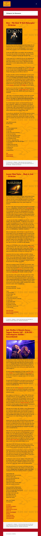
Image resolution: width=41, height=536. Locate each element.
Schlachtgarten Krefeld (10, 516)
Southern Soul (16, 320)
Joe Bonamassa (11, 85)
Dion (7, 153)
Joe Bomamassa (16, 525)
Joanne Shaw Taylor (9, 310)
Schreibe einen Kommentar (17, 164)
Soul (17, 526)
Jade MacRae (8, 504)
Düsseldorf (11, 372)
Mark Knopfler (17, 163)
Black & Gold (19, 319)
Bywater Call (20, 387)
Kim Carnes (19, 268)
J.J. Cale (9, 99)
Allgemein (15, 162)
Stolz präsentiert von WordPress (11, 533)
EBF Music (8, 513)
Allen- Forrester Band (15, 439)
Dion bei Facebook (9, 154)
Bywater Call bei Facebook (11, 512)
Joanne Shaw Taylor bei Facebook (12, 311)
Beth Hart (8, 255)
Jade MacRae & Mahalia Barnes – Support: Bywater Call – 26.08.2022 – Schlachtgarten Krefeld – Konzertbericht (20, 333)
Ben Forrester (21, 524)
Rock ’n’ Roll (22, 163)
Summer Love (31, 246)
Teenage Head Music (10, 515)
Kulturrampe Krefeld (10, 518)
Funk (30, 524)
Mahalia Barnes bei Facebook (11, 509)
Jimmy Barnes (11, 525)
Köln (32, 371)
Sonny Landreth (27, 163)
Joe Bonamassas (30, 208)
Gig (14, 389)
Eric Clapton (23, 85)
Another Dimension (9, 156)
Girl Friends (31, 68)
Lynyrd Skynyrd (15, 271)
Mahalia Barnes (9, 507)
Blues (20, 162)
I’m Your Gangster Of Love (24, 89)
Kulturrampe (21, 525)
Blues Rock (22, 162)
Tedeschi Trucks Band (25, 402)
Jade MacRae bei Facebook (11, 506)
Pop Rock (11, 320)
